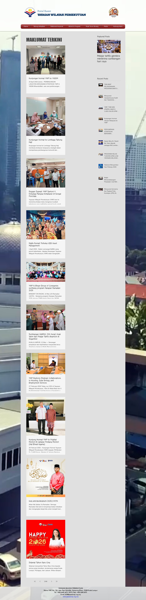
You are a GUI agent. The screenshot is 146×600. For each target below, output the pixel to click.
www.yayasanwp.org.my (70, 597)
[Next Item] (117, 46)
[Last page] (57, 581)
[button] (56, 26)
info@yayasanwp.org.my (73, 594)
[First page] (35, 581)
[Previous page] (40, 581)
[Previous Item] (101, 46)
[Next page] (51, 581)
